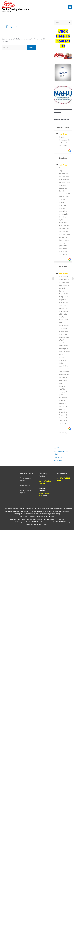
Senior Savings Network (15, 9)
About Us (57, 448)
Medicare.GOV (25, 485)
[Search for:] (14, 47)
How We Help (58, 457)
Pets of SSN (58, 460)
